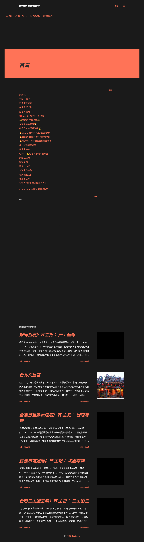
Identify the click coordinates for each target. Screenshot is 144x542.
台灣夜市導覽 (25, 170)
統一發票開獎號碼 (27, 145)
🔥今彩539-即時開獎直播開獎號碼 (35, 141)
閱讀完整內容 (84, 361)
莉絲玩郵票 (24, 158)
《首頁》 (9, 15)
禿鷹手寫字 (24, 179)
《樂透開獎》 (48, 15)
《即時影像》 (35, 15)
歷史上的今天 (25, 149)
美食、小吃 (24, 166)
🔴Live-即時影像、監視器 (31, 116)
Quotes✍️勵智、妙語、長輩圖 (33, 153)
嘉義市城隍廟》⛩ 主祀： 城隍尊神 (52, 461)
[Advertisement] (68, 34)
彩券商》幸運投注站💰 (30, 128)
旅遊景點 (23, 162)
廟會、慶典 (24, 111)
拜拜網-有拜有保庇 (29, 6)
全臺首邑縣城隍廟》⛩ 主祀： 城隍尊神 (54, 417)
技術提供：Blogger (73, 536)
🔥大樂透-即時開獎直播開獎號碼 (34, 137)
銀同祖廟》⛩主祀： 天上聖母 (47, 334)
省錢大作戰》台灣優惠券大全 (33, 183)
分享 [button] (110, 90)
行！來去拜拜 (25, 103)
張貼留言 (27, 361)
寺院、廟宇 (24, 99)
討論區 (22, 95)
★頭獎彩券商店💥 (28, 124)
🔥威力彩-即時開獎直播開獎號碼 (34, 132)
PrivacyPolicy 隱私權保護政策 (33, 189)
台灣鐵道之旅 (25, 174)
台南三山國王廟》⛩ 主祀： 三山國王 (54, 501)
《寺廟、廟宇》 (20, 15)
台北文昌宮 (29, 375)
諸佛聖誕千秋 (25, 107)
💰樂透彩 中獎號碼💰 (29, 120)
